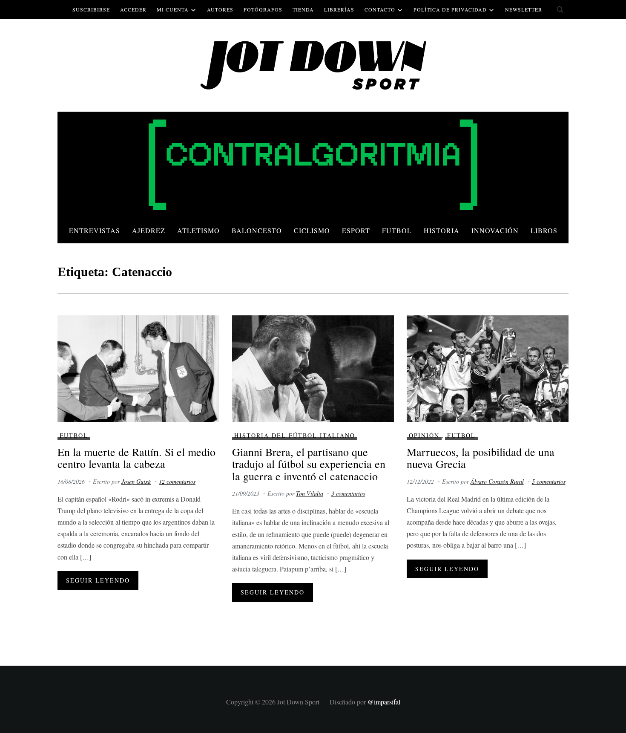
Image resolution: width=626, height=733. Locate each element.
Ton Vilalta (309, 493)
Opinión (424, 435)
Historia (441, 230)
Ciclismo (312, 230)
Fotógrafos (263, 9)
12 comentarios (177, 481)
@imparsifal (384, 701)
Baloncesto (257, 230)
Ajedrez (148, 230)
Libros (544, 230)
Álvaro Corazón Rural (497, 481)
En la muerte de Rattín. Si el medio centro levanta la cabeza (136, 457)
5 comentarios (549, 481)
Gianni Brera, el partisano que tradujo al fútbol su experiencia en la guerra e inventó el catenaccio (308, 463)
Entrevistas (94, 230)
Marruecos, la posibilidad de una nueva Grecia (480, 457)
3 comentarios (348, 493)
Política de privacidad (450, 9)
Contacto (380, 9)
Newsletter (523, 9)
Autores (220, 9)
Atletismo (198, 230)
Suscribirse (91, 9)
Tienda (303, 9)
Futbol (397, 230)
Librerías (339, 9)
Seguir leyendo (98, 580)
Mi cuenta (173, 9)
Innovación (495, 230)
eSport (356, 230)
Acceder (133, 9)
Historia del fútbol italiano (294, 435)
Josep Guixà (136, 481)
